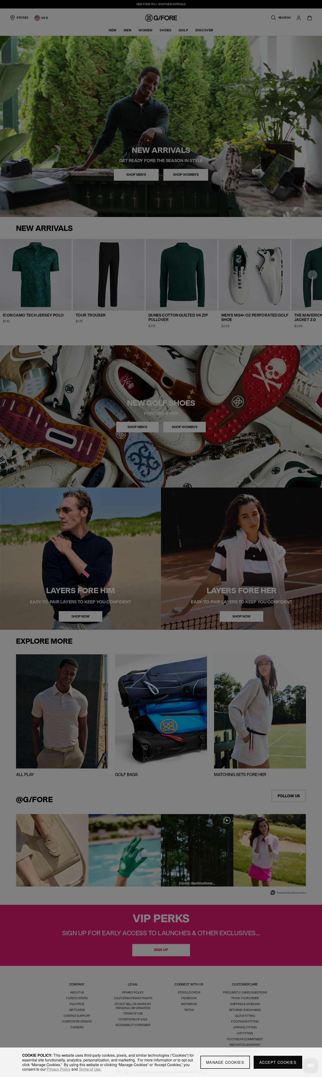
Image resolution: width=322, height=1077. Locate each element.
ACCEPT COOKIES (278, 1062)
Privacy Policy (58, 1069)
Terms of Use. (90, 1069)
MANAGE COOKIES (225, 1062)
